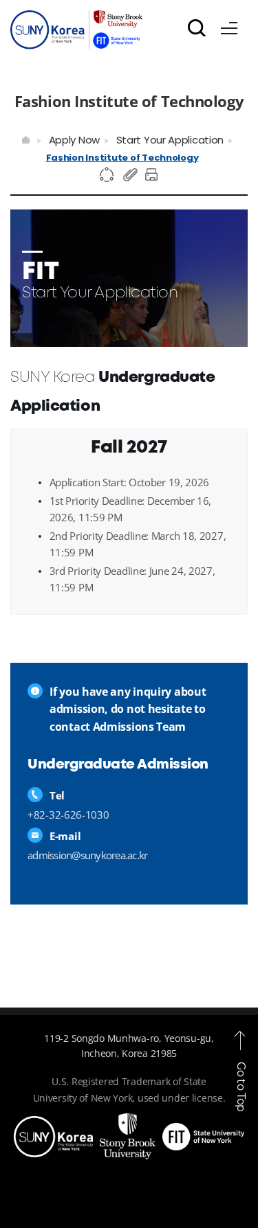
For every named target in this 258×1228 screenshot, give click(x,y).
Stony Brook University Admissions (76, 32)
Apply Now (74, 140)
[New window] (53, 1124)
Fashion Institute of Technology (122, 157)
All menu (229, 25)
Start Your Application (170, 140)
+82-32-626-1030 (68, 814)
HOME (26, 140)
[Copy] (131, 175)
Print (153, 175)
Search (197, 27)
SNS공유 (107, 175)
